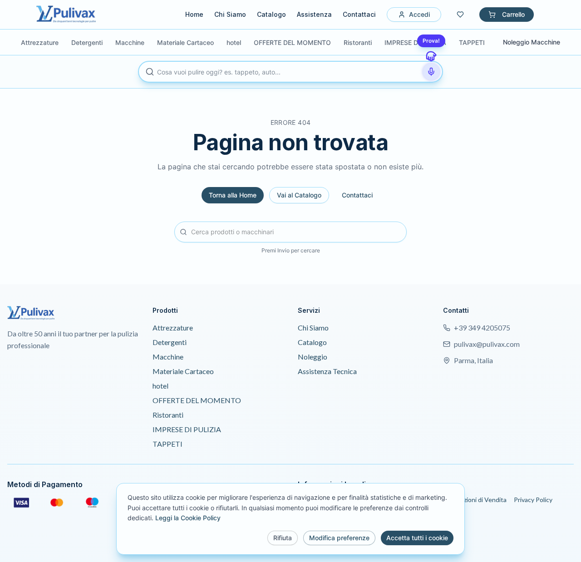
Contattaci (359, 14)
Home (194, 14)
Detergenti (170, 342)
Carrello (513, 14)
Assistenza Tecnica (327, 371)
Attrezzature (173, 327)
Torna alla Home (232, 195)
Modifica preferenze (339, 538)
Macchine (168, 356)
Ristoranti (168, 414)
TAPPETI (167, 443)
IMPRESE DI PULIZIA (187, 429)
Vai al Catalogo (299, 195)
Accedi (419, 14)
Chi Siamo (230, 14)
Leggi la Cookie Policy (188, 518)
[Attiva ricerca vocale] (431, 72)
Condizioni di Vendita (477, 499)
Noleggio (312, 356)
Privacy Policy (533, 499)
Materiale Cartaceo (183, 371)
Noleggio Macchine (531, 42)
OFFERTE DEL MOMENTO (197, 400)
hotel (160, 385)
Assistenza (314, 14)
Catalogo (271, 14)
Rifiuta (282, 538)
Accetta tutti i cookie (417, 538)
